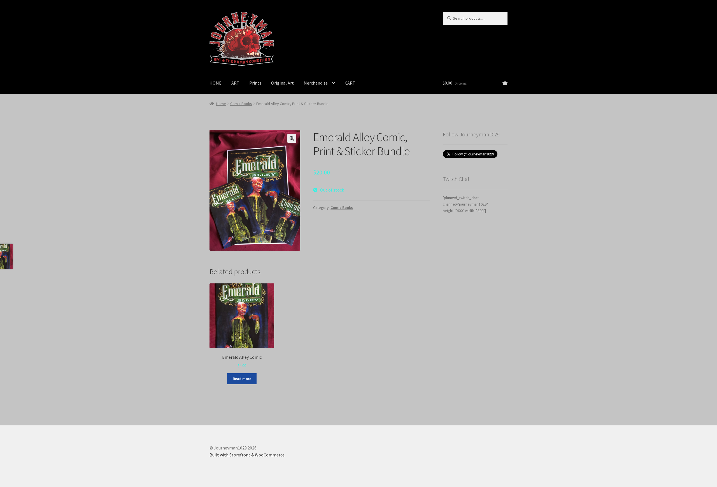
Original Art (282, 83)
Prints (255, 83)
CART (350, 83)
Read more (242, 378)
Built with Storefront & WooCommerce (247, 455)
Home (221, 103)
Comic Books (241, 103)
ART (235, 83)
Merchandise (316, 83)
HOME (215, 83)
